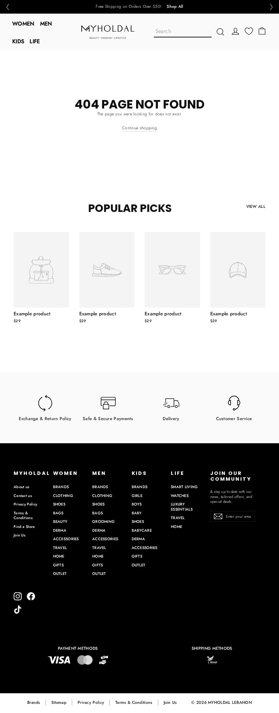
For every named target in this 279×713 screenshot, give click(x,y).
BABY (137, 513)
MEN (46, 24)
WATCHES (179, 495)
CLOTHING (63, 495)
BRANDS (61, 487)
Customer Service (234, 418)
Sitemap (58, 702)
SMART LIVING (184, 487)
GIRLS (137, 495)
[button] (7, 7)
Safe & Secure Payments (108, 418)
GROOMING (103, 521)
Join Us (20, 535)
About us (21, 487)
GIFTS (58, 565)
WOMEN (23, 24)
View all (255, 206)
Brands (33, 702)
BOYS (137, 504)
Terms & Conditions (23, 515)
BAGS (58, 513)
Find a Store (24, 526)
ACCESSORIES (66, 539)
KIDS (18, 41)
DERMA (60, 530)
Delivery (171, 418)
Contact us (23, 495)
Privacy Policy (25, 504)
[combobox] (183, 31)
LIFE (35, 41)
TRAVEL (60, 547)
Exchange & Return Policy (45, 418)
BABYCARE (142, 530)
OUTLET (60, 573)
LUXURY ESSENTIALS (182, 506)
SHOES (59, 504)
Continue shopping (139, 128)
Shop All (175, 7)
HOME (58, 556)
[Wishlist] (249, 31)
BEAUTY (60, 521)
